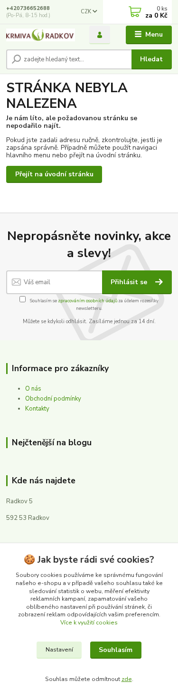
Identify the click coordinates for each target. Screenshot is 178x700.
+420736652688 (28, 8)
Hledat (151, 59)
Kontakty (37, 408)
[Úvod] (40, 35)
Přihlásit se (130, 282)
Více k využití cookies (89, 622)
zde (127, 679)
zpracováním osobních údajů (87, 300)
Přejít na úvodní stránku (54, 174)
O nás (33, 388)
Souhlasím (115, 649)
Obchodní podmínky (53, 398)
